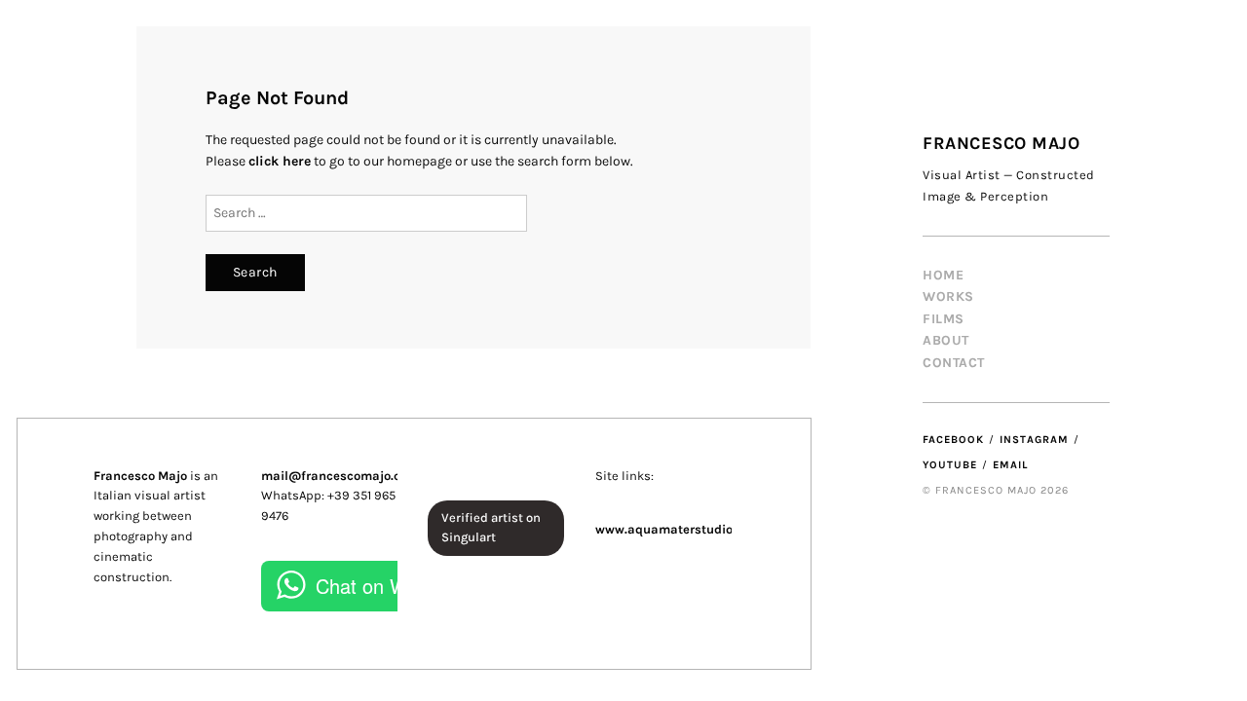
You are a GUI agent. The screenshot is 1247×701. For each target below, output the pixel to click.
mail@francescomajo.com (340, 475)
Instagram (1034, 439)
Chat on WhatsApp (397, 586)
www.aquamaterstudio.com (678, 529)
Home (943, 275)
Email (1010, 465)
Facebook (953, 439)
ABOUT (946, 340)
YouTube (950, 465)
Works (948, 296)
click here (279, 161)
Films (943, 319)
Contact (954, 362)
